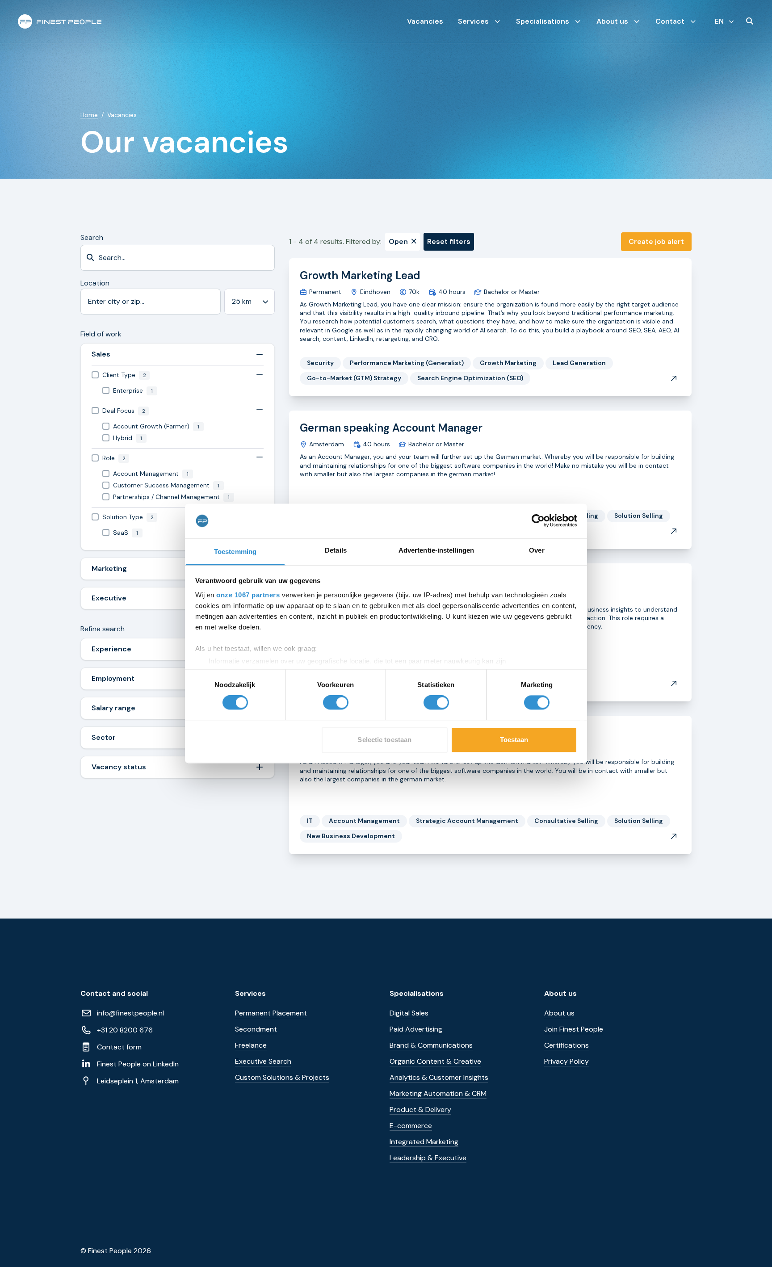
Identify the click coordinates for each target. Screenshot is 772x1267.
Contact (669, 21)
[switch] (335, 703)
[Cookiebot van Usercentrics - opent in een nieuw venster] (538, 521)
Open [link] (398, 241)
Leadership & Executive (428, 1157)
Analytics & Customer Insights (439, 1077)
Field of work (101, 334)
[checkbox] (178, 375)
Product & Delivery (420, 1109)
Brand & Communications (431, 1045)
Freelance (251, 1045)
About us (612, 21)
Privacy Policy (566, 1061)
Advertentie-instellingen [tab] (436, 550)
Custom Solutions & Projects (282, 1077)
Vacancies (425, 21)
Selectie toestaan (384, 739)
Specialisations (542, 21)
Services (473, 21)
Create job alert (656, 241)
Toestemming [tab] (235, 551)
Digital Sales (409, 1013)
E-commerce (411, 1125)
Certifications (566, 1045)
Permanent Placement (271, 1013)
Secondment (256, 1029)
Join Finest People (573, 1029)
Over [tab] (536, 550)
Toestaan (514, 739)
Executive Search (263, 1061)
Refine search (102, 629)
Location (94, 283)
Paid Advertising (416, 1029)
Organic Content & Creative (435, 1061)
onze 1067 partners (248, 595)
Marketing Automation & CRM (438, 1093)
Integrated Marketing (424, 1141)
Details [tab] (336, 550)
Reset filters (448, 241)
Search (91, 237)
